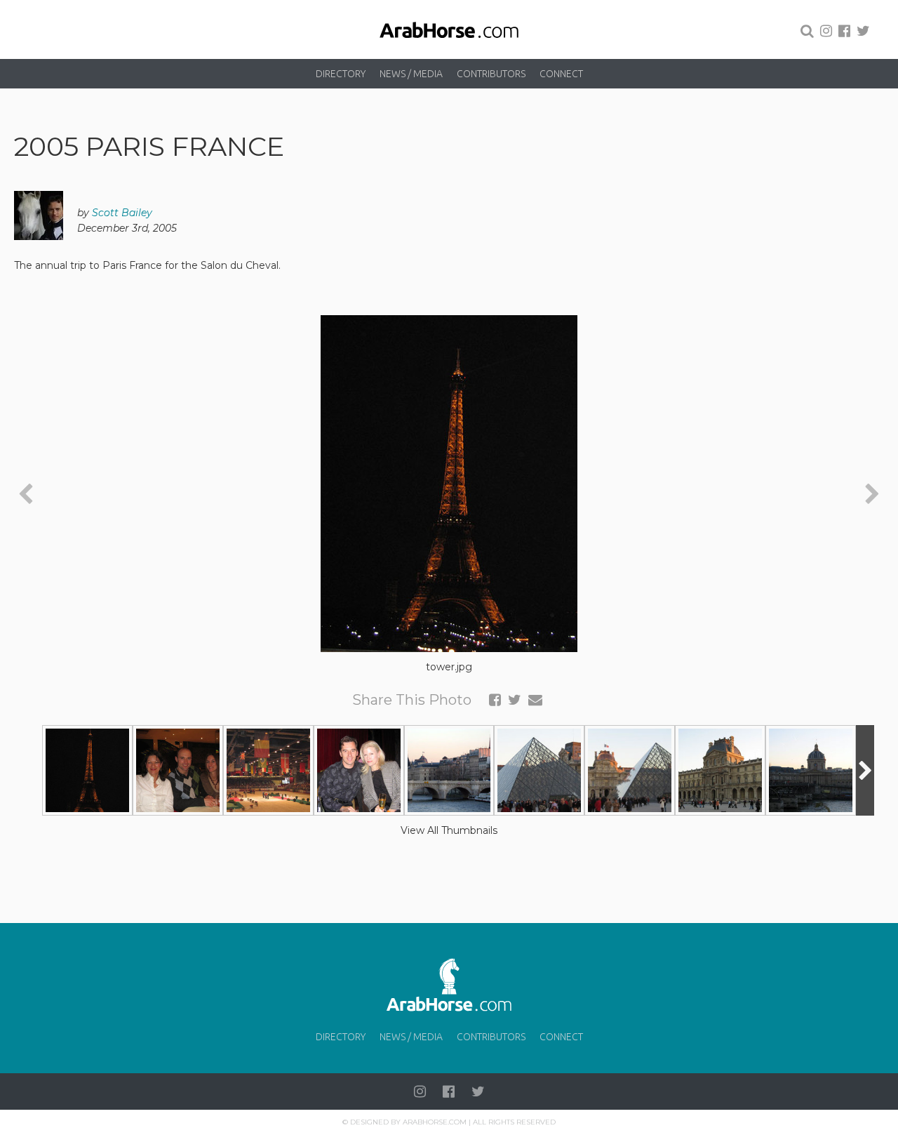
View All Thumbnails (449, 830)
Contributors (491, 73)
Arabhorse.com (435, 1122)
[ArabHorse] (449, 29)
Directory (341, 73)
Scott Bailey (122, 212)
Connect (561, 73)
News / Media (411, 73)
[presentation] (25, 495)
